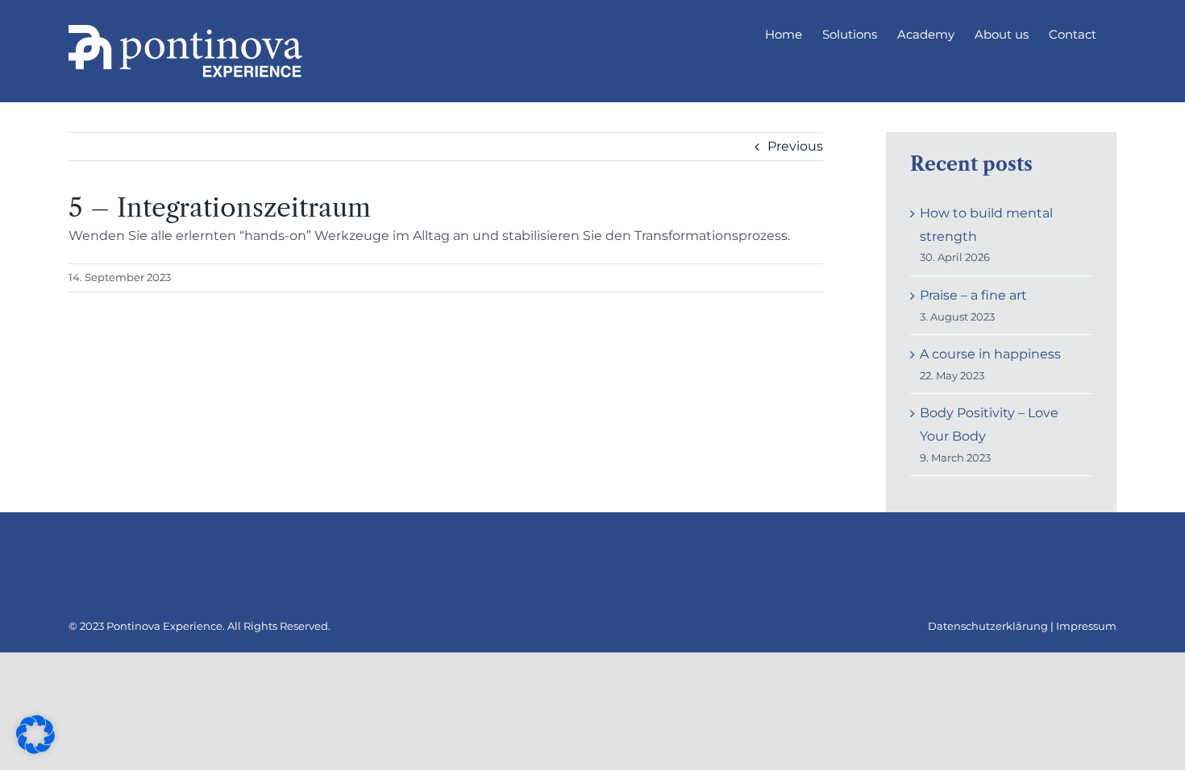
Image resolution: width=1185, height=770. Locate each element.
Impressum (1086, 625)
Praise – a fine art (973, 295)
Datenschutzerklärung (988, 625)
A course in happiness (990, 354)
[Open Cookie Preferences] (35, 749)
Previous (795, 146)
